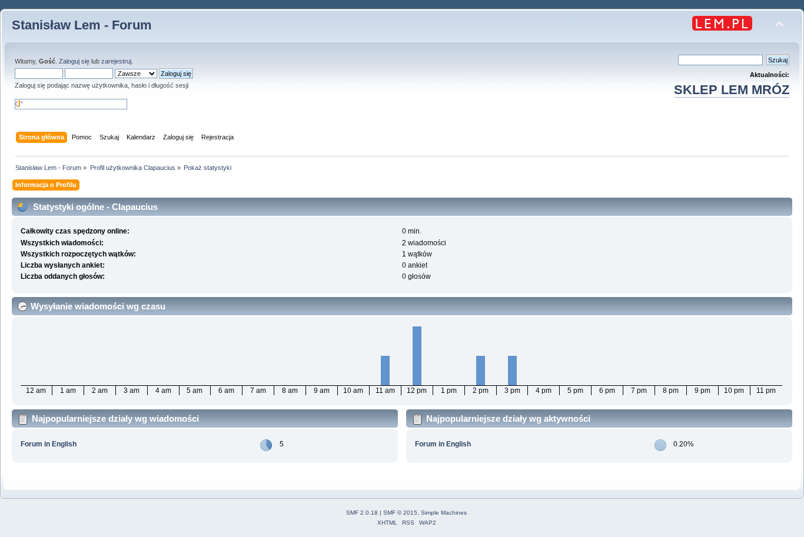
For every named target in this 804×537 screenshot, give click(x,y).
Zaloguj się (74, 61)
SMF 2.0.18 (362, 512)
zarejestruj (116, 61)
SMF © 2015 (400, 512)
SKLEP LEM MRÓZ (731, 89)
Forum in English (49, 444)
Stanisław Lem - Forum (82, 25)
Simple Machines (444, 512)
